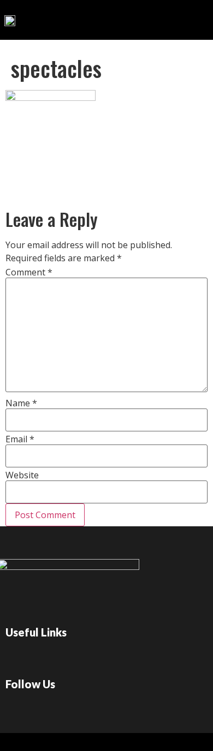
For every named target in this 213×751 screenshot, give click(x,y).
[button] (165, 17)
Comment (28, 272)
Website (22, 475)
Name (21, 403)
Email (19, 439)
